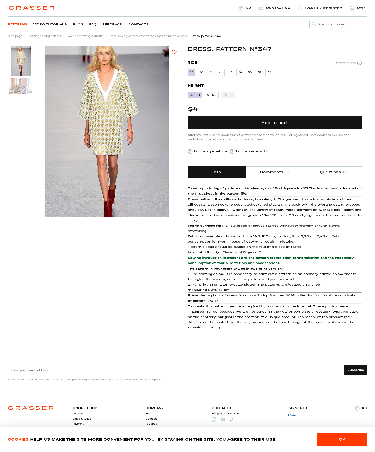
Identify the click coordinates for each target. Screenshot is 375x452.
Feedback (112, 24)
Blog (78, 24)
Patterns (17, 24)
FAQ (92, 24)
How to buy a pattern (210, 151)
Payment (78, 423)
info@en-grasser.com (225, 413)
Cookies (18, 439)
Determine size (345, 62)
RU (364, 408)
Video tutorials (50, 24)
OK (342, 439)
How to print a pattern (253, 151)
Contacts (138, 24)
